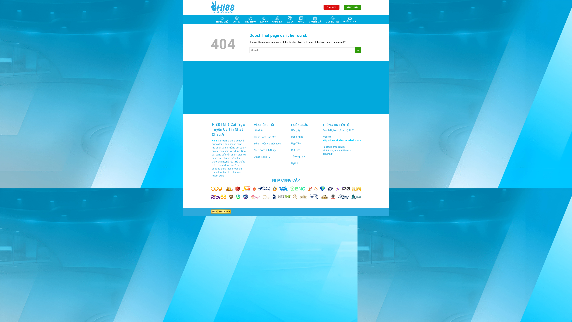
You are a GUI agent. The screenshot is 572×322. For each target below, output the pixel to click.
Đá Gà (290, 22)
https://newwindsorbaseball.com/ (341, 140)
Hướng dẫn (349, 21)
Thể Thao (250, 22)
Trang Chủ (222, 22)
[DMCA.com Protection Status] (221, 211)
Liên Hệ (258, 130)
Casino (237, 22)
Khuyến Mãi (315, 22)
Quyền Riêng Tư (262, 156)
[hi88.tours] (222, 7)
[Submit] (358, 50)
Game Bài (277, 22)
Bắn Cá (264, 22)
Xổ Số (301, 22)
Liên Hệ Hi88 (332, 22)
